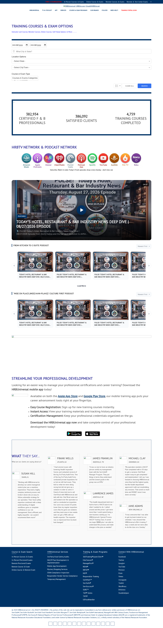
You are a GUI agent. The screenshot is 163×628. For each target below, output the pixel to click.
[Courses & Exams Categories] (25, 77)
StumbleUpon (123, 593)
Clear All (129, 86)
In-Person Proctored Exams (22, 560)
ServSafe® (87, 583)
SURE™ (86, 589)
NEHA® (85, 567)
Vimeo (120, 576)
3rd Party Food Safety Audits (58, 557)
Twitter (121, 560)
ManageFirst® (88, 563)
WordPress (122, 586)
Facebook (122, 557)
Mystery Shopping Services (57, 569)
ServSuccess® (88, 586)
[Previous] (14, 265)
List (118, 86)
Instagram (122, 580)
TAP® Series (87, 593)
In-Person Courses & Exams (74, 2)
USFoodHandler (89, 599)
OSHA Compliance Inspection (58, 572)
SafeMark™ (87, 580)
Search (144, 86)
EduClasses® (88, 560)
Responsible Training (91, 576)
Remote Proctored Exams (21, 563)
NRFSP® (86, 570)
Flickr (120, 573)
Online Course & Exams (94, 2)
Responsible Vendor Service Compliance (62, 576)
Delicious (121, 589)
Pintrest (121, 570)
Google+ (121, 563)
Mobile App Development (57, 566)
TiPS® (85, 596)
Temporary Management (56, 579)
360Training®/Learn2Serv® (93, 557)
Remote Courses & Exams (115, 2)
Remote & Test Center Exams (137, 2)
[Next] (149, 265)
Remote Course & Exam (21, 567)
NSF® (85, 573)
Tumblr (121, 583)
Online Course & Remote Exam (23, 570)
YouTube (121, 567)
